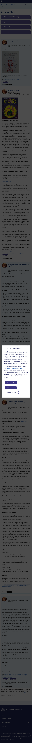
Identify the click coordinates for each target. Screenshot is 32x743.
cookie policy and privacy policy (13, 368)
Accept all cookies (11, 382)
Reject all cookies (10, 387)
